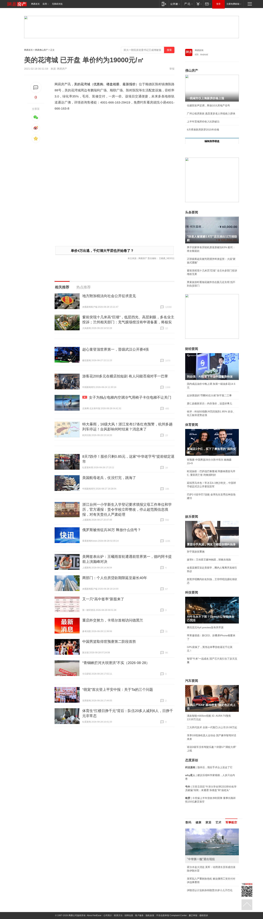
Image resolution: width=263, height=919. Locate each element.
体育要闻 (191, 424)
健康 (198, 822)
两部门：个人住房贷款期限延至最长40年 (114, 578)
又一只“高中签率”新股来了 (103, 599)
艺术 (218, 822)
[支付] (198, 4)
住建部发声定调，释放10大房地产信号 (208, 105)
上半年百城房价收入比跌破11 (203, 121)
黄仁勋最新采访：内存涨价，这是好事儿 (209, 403)
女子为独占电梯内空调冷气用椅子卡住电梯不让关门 (130, 397)
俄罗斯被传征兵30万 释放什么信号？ (111, 530)
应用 (45, 4)
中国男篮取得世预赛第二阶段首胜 (109, 641)
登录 (218, 4)
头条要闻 (191, 212)
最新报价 (129, 84)
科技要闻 (191, 592)
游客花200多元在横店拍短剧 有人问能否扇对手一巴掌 (125, 376)
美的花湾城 (82, 84)
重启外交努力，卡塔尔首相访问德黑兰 (112, 620)
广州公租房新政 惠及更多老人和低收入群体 (211, 113)
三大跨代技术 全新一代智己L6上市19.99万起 (212, 727)
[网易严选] (187, 4)
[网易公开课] (175, 4)
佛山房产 (191, 70)
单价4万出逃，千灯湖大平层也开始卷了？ (102, 251)
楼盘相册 (112, 84)
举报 (171, 68)
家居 (208, 822)
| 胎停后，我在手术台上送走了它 (208, 767)
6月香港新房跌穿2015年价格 (203, 129)
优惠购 (98, 84)
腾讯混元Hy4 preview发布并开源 (205, 627)
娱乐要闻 (191, 516)
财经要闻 (191, 349)
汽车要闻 (191, 681)
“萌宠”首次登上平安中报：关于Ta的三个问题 (117, 689)
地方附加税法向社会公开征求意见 (109, 296)
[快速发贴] (36, 87)
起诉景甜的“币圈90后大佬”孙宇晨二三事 (209, 395)
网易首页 (35, 4)
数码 (188, 822)
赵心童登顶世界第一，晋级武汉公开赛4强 (115, 349)
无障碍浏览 (57, 4)
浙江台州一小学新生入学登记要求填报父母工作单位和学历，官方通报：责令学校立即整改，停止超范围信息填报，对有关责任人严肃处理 (127, 509)
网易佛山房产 (41, 50)
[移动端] (164, 4)
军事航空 (231, 822)
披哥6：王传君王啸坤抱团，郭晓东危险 (209, 559)
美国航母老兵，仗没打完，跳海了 (109, 478)
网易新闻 (199, 50)
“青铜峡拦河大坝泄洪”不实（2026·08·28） (116, 663)
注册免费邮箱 (233, 4)
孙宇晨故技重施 (195, 551)
